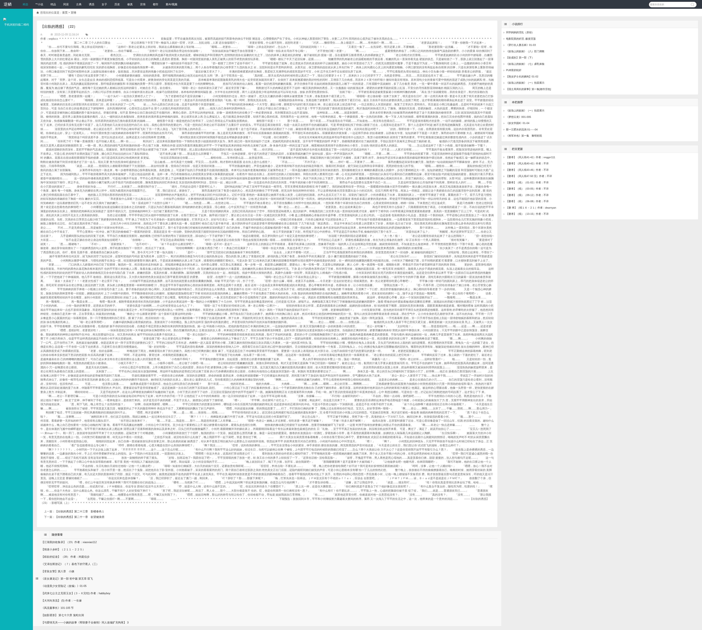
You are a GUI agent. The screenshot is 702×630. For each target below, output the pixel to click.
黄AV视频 (171, 4)
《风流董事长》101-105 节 (57, 607)
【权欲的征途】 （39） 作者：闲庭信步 (65, 556)
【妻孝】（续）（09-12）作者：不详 (527, 195)
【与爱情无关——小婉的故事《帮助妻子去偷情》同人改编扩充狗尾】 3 (85, 622)
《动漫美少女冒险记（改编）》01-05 (63, 585)
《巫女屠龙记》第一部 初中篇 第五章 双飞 (67, 578)
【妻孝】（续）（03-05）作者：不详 (527, 188)
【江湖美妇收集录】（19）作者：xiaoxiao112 (69, 542)
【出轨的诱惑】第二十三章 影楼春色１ (79, 511)
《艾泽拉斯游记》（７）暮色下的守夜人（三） (70, 564)
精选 (25, 4)
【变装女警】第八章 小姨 (57, 571)
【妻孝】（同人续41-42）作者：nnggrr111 (530, 157)
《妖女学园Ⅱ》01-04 (517, 123)
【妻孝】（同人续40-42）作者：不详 (527, 163)
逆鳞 (8, 4)
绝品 (53, 4)
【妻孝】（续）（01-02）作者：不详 (527, 182)
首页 (65, 12)
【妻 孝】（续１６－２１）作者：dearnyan (531, 207)
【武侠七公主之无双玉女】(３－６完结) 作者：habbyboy (75, 593)
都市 (155, 4)
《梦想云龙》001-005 (518, 116)
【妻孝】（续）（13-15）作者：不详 (527, 213)
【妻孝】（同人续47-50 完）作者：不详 (529, 176)
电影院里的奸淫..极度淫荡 (521, 38)
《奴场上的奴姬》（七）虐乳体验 (525, 63)
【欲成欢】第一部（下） (520, 57)
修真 (130, 4)
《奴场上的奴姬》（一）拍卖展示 (525, 82)
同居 (66, 4)
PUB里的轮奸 (513, 70)
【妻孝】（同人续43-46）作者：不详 (527, 169)
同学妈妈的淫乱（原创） (520, 32)
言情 (143, 4)
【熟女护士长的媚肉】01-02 (522, 76)
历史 (117, 4)
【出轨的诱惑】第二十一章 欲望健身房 (79, 516)
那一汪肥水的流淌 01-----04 (522, 129)
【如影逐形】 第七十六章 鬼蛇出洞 (62, 615)
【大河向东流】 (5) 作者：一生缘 (61, 600)
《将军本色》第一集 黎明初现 (524, 135)
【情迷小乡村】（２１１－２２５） (63, 549)
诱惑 (91, 4)
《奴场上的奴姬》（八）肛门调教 (525, 51)
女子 (104, 4)
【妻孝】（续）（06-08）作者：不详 (527, 201)
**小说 (39, 4)
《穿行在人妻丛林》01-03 (521, 44)
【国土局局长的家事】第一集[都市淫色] (528, 89)
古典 (79, 4)
